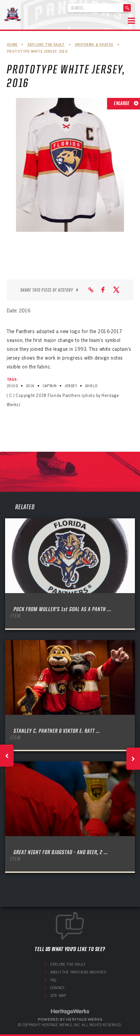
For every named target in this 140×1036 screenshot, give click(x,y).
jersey (71, 386)
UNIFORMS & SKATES (94, 44)
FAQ (53, 980)
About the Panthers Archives (78, 972)
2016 (30, 386)
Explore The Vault (46, 44)
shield (91, 386)
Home (12, 44)
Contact (57, 987)
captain (50, 386)
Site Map (58, 995)
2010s (12, 386)
